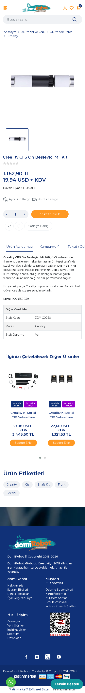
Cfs (27, 484)
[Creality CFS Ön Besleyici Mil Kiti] (42, 85)
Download (14, 638)
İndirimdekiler (16, 629)
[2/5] (6, 163)
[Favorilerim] (71, 8)
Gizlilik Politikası (56, 602)
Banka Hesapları (18, 594)
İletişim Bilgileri (17, 589)
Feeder (11, 493)
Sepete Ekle (23, 443)
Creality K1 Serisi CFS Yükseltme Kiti (23, 415)
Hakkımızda (15, 585)
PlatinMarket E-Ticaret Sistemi (30, 689)
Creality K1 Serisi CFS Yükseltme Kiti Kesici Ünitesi (61, 415)
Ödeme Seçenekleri (59, 589)
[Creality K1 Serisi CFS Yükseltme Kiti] (23, 381)
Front (61, 484)
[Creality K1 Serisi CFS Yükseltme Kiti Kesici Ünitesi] (61, 381)
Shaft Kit (44, 484)
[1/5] (4, 163)
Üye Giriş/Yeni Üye (19, 598)
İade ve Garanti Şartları (60, 606)
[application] (67, 685)
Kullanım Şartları (56, 598)
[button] (40, 458)
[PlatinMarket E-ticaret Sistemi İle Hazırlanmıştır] (25, 676)
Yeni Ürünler (15, 625)
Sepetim (13, 634)
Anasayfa (13, 621)
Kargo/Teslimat (55, 594)
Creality (12, 484)
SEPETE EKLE (50, 214)
